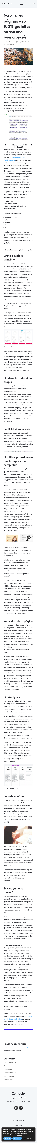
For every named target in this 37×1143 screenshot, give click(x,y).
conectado (24, 1048)
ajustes (19, 1135)
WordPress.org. (9, 160)
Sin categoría (9, 1076)
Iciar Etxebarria (11, 42)
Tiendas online (9, 1080)
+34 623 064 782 (12, 1102)
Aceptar (7, 1138)
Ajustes (26, 1138)
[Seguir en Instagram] (21, 1108)
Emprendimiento (10, 1073)
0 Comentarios (9, 45)
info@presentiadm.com (18, 1098)
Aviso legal (18, 1126)
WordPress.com (19, 157)
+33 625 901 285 (25, 1102)
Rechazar (17, 1138)
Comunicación (9, 1066)
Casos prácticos (10, 1062)
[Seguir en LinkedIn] (16, 1108)
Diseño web (29, 42)
